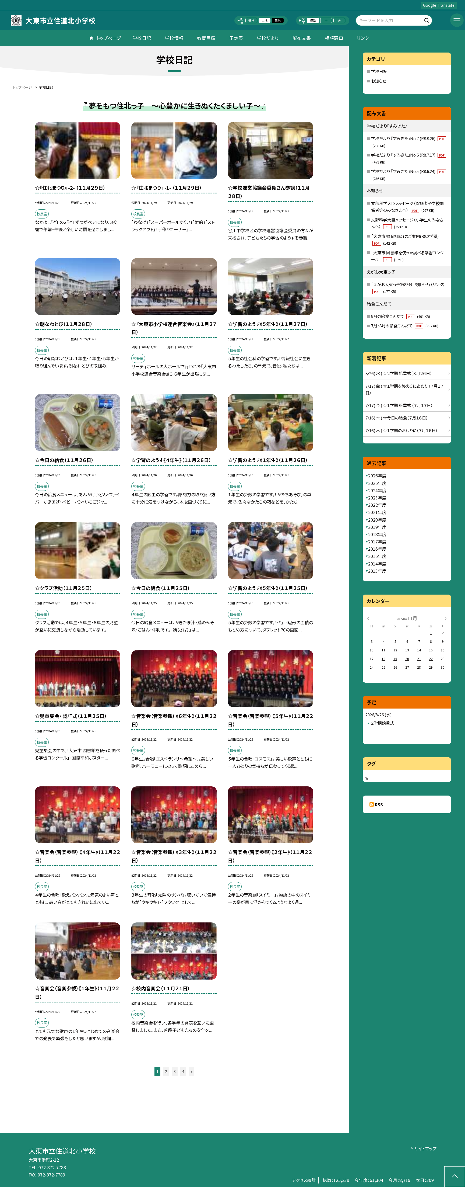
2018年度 (377, 534)
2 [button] (166, 1071)
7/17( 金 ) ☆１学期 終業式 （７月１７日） (399, 405)
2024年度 (377, 490)
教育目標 (206, 37)
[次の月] (445, 618)
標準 (313, 20)
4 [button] (183, 1071)
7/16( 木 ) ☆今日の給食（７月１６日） (396, 418)
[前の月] (368, 618)
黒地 (278, 20)
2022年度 (377, 505)
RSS (379, 804)
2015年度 (377, 556)
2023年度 (377, 497)
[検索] (427, 19)
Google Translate (439, 5)
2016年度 (377, 549)
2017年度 (377, 541)
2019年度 (377, 527)
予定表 (236, 37)
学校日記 (142, 37)
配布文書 (302, 37)
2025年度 (377, 483)
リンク (363, 37)
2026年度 (377, 475)
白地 (264, 20)
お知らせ (378, 81)
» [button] (192, 1071)
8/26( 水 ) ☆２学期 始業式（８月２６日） (398, 373)
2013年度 (377, 571)
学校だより (268, 37)
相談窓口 (334, 37)
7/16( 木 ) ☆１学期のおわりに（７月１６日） (401, 430)
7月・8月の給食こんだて (404, 325)
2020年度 (377, 519)
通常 (251, 20)
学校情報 (174, 37)
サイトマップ (425, 1148)
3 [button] (175, 1071)
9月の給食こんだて (400, 316)
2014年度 (377, 563)
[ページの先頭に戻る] (455, 1177)
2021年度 (377, 512)
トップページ (108, 37)
